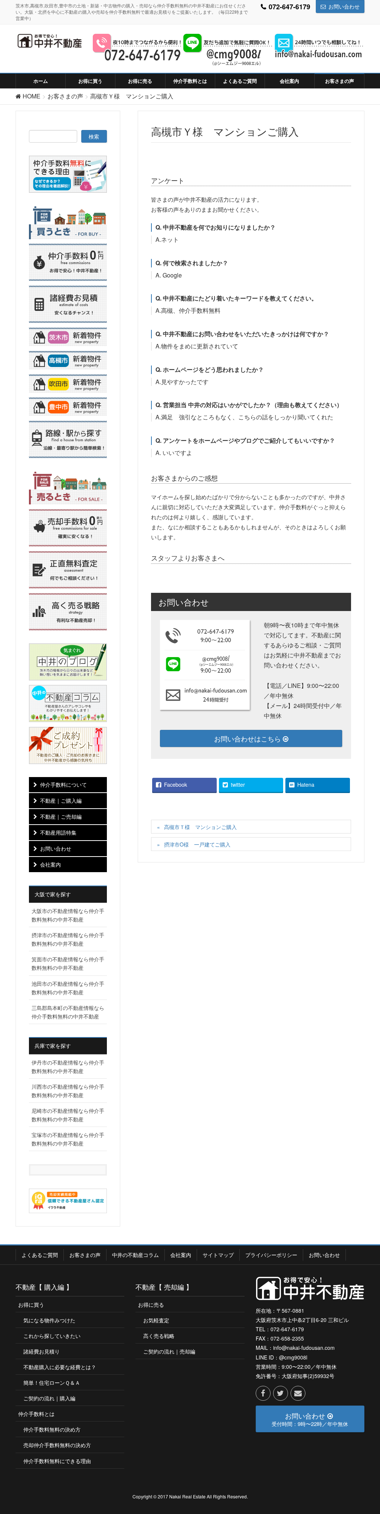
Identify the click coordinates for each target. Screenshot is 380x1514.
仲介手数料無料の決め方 (52, 1429)
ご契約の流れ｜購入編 (49, 1398)
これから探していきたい (52, 1335)
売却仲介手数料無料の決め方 (57, 1445)
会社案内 (50, 864)
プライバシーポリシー (271, 1254)
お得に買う (31, 1304)
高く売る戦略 (158, 1335)
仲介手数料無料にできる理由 (57, 1461)
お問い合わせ (344, 6)
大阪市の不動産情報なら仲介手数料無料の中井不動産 (68, 915)
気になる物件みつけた (49, 1320)
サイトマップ (218, 1254)
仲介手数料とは (36, 1413)
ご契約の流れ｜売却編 (169, 1351)
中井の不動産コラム (135, 1254)
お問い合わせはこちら (248, 738)
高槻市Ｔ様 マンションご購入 (200, 827)
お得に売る (151, 1304)
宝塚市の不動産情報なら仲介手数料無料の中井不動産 (68, 1139)
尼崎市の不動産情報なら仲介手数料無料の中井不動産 (68, 1115)
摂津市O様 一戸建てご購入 (197, 844)
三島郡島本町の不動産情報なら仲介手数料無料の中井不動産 (68, 1012)
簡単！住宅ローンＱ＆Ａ (51, 1382)
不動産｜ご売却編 (61, 816)
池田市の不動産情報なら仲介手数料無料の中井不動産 (68, 988)
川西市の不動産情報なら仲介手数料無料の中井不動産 (68, 1091)
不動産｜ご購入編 (61, 800)
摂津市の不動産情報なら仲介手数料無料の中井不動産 (68, 939)
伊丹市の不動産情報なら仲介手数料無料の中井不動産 (68, 1067)
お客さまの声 (85, 1254)
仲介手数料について (63, 784)
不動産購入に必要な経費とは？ (59, 1367)
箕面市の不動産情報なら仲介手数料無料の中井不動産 (68, 963)
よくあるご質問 (40, 1254)
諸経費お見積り (41, 1351)
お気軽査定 (156, 1320)
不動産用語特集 (58, 832)
